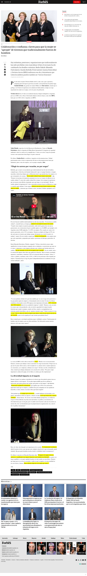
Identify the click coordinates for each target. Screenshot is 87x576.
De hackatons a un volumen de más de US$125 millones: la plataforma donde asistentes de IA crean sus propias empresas (72, 25)
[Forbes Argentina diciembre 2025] (61, 548)
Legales (42, 559)
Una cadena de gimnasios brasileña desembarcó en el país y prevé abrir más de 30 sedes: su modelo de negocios (73, 20)
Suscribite (76, 2)
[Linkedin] (5, 75)
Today (83, 538)
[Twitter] (5, 67)
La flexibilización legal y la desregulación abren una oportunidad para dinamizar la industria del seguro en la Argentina (32, 525)
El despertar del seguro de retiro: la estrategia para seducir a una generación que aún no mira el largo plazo (54, 524)
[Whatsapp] (5, 64)
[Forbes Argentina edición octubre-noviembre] (71, 548)
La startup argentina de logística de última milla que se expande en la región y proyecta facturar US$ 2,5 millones (73, 35)
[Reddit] (5, 72)
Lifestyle (44, 538)
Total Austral (15, 474)
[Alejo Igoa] (51, 548)
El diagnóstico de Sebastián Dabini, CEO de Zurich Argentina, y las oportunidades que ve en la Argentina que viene (74, 30)
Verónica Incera (24, 474)
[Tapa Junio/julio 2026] (31, 548)
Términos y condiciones (34, 559)
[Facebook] (5, 69)
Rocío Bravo (4, 55)
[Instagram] (80, 560)
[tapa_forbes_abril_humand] (41, 548)
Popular (64, 11)
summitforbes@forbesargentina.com (12, 552)
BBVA (18, 470)
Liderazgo (15, 538)
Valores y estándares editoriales (22, 559)
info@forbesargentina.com (10, 550)
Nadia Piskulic (31, 472)
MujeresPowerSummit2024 (19, 472)
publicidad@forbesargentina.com (12, 548)
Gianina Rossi (25, 470)
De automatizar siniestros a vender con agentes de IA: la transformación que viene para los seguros (10, 501)
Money (24, 538)
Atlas (13, 470)
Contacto (13, 559)
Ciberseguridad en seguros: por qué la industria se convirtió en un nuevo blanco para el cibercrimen (32, 501)
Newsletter (8, 559)
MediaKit (3, 559)
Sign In (84, 1)
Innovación (5, 538)
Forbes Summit (73, 538)
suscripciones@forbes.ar (12, 554)
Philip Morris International (44, 472)
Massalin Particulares (36, 470)
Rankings (53, 538)
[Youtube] (83, 560)
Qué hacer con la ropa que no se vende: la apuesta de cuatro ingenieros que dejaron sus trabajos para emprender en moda (73, 15)
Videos (62, 538)
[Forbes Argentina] (43, 2)
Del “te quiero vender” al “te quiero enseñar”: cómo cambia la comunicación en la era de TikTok (11, 524)
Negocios (34, 538)
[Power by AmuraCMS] (82, 563)
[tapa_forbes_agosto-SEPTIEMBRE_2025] (81, 548)
